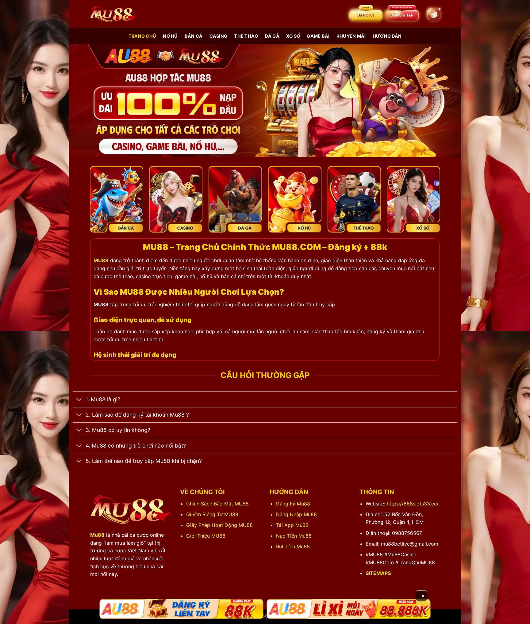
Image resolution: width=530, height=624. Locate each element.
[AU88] (181, 609)
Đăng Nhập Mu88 (296, 514)
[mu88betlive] (113, 14)
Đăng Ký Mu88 (293, 504)
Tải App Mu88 (292, 525)
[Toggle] (79, 400)
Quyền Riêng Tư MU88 (212, 514)
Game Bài (318, 36)
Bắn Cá (194, 36)
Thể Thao (246, 36)
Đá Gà (272, 36)
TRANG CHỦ (142, 36)
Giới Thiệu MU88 (205, 536)
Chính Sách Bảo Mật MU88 (217, 504)
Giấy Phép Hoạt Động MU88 (219, 525)
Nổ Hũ (170, 36)
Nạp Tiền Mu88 (294, 536)
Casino (218, 36)
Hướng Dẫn (387, 36)
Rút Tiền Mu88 (293, 546)
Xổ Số (293, 36)
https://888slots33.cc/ (413, 504)
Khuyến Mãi (351, 36)
